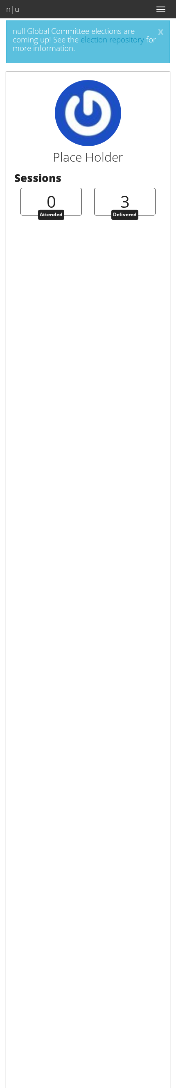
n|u (12, 9)
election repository (112, 39)
